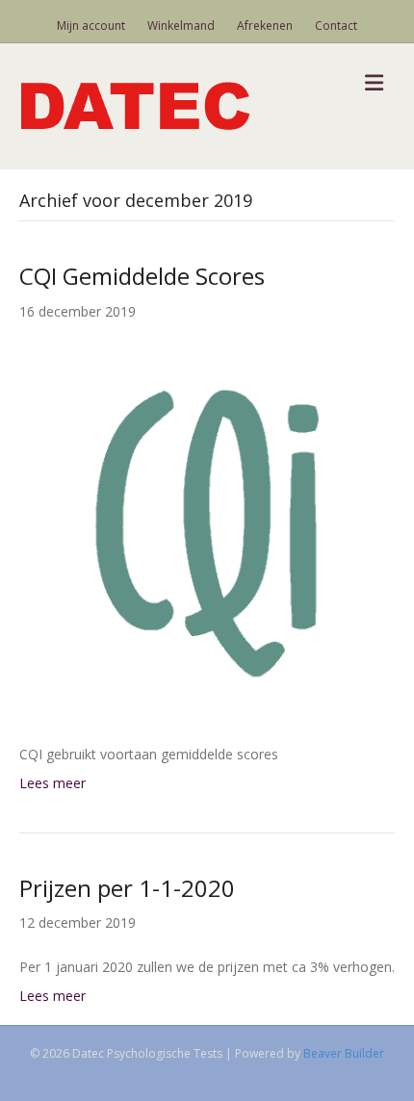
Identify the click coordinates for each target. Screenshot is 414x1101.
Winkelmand (181, 25)
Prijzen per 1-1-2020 (127, 888)
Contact (336, 25)
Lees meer (52, 783)
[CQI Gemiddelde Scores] (207, 532)
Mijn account (91, 25)
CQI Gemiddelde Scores (142, 276)
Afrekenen (265, 25)
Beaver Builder (343, 1053)
